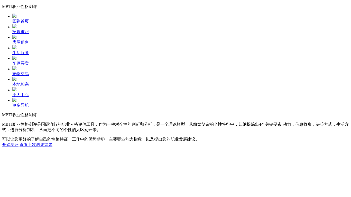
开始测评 (10, 144)
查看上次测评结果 (36, 144)
